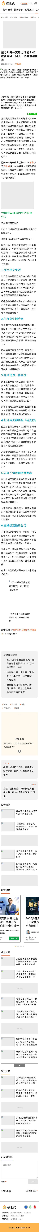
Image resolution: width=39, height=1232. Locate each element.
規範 (3, 1181)
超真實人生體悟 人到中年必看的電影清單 (26, 812)
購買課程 (24, 3)
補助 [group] (34, 17)
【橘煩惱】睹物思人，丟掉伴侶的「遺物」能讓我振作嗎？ (26, 826)
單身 (5, 704)
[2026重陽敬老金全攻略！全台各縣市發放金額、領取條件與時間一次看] (8, 1080)
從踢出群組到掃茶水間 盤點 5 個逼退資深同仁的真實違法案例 (26, 1133)
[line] (30, 1207)
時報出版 (18, 64)
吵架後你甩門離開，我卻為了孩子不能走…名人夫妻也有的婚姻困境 (26, 1054)
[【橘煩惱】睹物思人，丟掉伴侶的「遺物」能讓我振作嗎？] (8, 826)
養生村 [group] (5, 17)
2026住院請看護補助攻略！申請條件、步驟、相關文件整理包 (26, 1120)
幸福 (23, 704)
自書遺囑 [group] (24, 17)
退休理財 (7, 9)
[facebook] (26, 1207)
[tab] (15, 946)
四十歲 (14, 704)
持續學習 (18, 9)
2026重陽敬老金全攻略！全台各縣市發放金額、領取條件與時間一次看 (26, 1080)
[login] (31, 3)
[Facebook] (19, 751)
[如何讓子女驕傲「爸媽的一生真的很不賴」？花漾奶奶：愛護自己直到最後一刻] (8, 866)
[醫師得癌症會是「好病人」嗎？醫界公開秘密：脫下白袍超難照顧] (8, 1041)
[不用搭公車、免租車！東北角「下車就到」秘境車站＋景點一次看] (8, 1093)
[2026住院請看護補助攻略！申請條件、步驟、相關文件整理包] (8, 1120)
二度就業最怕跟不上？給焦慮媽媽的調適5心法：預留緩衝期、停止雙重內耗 (26, 974)
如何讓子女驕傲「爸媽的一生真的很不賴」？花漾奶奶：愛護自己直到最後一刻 (26, 866)
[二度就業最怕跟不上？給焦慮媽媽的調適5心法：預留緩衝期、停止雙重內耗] (8, 974)
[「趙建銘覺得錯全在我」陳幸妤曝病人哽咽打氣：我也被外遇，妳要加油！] (8, 1014)
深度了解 (28, 938)
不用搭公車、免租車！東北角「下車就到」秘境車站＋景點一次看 (26, 1093)
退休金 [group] (14, 17)
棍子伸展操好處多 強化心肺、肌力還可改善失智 (26, 854)
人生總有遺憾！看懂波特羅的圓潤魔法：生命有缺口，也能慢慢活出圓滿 (26, 961)
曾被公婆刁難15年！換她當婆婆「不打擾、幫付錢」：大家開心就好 (26, 1001)
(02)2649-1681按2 (17, 1216)
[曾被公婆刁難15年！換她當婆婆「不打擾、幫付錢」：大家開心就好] (8, 1001)
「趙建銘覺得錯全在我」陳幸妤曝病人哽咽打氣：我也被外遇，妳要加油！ (26, 1014)
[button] (36, 3)
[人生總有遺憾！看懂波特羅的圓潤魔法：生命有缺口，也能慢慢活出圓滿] (8, 961)
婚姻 (17, 708)
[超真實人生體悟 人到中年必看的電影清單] (8, 813)
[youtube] (34, 1207)
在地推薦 (29, 9)
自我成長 (7, 708)
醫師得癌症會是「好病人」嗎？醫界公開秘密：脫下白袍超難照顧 (26, 1041)
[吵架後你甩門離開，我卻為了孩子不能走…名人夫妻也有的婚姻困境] (8, 1054)
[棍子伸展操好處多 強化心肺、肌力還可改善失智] (8, 854)
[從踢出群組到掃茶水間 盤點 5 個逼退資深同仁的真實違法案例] (8, 1133)
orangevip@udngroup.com (21, 1212)
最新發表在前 (31, 1190)
